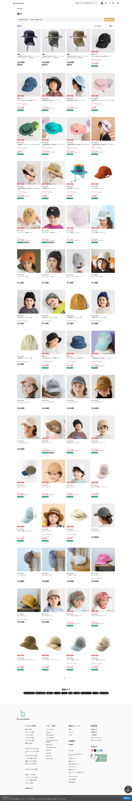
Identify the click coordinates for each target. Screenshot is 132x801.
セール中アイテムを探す (31, 755)
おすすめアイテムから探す (32, 748)
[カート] (113, 3)
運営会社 (93, 729)
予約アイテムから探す (31, 764)
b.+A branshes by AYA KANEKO (52, 741)
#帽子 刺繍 (70, 693)
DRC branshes (50, 735)
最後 (70, 678)
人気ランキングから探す (31, 769)
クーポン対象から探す (31, 758)
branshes (48, 732)
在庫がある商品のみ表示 (36, 19)
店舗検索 (71, 744)
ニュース (71, 732)
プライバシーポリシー (96, 740)
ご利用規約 (93, 735)
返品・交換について (74, 764)
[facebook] (101, 750)
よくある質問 (72, 779)
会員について (72, 769)
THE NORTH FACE (51, 747)
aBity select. (49, 744)
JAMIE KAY (49, 756)
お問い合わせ (72, 782)
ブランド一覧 (49, 729)
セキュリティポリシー (96, 737)
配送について (72, 761)
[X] (95, 750)
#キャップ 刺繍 (95, 693)
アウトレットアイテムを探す (32, 752)
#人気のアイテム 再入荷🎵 (29, 693)
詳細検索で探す (109, 20)
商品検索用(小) (113, 26)
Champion (49, 753)
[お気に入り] (109, 3)
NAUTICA (48, 750)
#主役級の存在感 (49, 693)
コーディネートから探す (31, 777)
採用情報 (93, 732)
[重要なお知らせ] (106, 3)
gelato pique (49, 758)
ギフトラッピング (73, 776)
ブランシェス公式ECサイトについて (76, 755)
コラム (70, 735)
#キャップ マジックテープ (86, 693)
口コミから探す (29, 783)
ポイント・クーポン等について (76, 773)
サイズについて (73, 767)
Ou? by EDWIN (50, 737)
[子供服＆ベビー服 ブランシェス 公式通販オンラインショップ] (18, 3)
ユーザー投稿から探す (31, 780)
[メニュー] (118, 3)
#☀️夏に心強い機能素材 (40, 693)
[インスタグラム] (92, 750)
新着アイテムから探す (31, 761)
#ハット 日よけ (64, 693)
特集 (70, 729)
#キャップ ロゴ (57, 693)
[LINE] (98, 750)
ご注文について (73, 758)
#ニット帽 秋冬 (77, 693)
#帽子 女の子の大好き (103, 693)
